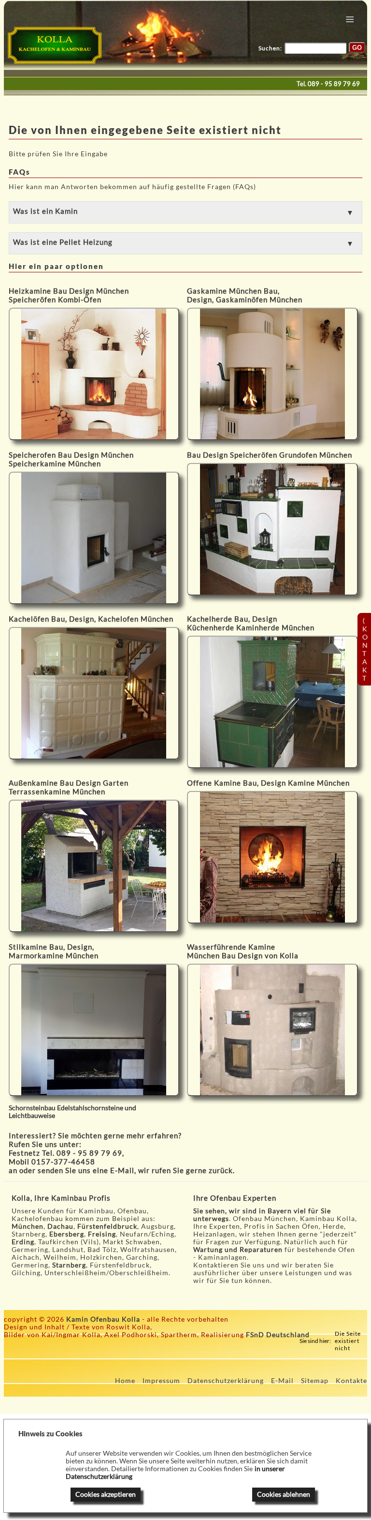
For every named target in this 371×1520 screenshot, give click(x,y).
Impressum (161, 1381)
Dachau (60, 1226)
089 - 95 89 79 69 (334, 84)
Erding (23, 1242)
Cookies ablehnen (283, 1494)
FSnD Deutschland (278, 1335)
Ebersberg (66, 1234)
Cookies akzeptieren (105, 1494)
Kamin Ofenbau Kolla (103, 1319)
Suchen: (270, 48)
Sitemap (314, 1381)
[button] (186, 212)
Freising (102, 1234)
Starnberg (69, 1265)
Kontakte (351, 1381)
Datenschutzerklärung (225, 1381)
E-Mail (122, 1170)
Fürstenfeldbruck (107, 1226)
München (27, 1226)
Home (125, 1381)
